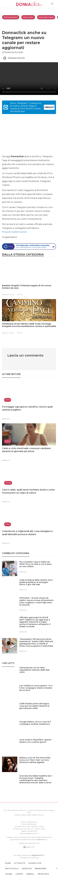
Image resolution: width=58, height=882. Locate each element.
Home (8, 863)
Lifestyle (27, 868)
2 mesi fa (11, 294)
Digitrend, (5, 294)
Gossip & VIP (34, 863)
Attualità (19, 863)
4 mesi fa (11, 333)
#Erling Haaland (11, 17)
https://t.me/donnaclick (14, 232)
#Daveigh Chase (46, 17)
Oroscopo (43, 874)
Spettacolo (11, 868)
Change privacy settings (29, 858)
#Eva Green (28, 17)
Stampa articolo (16, 58)
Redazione (6, 419)
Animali (30, 874)
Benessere (40, 868)
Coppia (19, 874)
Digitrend (40, 839)
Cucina (8, 874)
